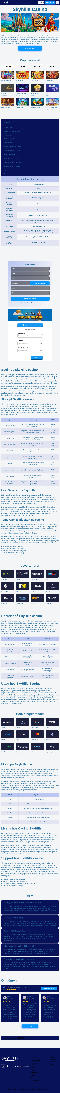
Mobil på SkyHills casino (11, 158)
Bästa (7, 66)
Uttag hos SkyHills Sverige (12, 150)
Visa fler (30, 1026)
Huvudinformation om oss (12, 131)
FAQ (5, 170)
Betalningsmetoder (10, 154)
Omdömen (7, 174)
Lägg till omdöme (49, 988)
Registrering (7, 135)
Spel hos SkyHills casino (11, 139)
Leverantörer (8, 143)
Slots (50, 66)
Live (21, 66)
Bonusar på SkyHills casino (12, 146)
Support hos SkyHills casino (12, 166)
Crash (36, 66)
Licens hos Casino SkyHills (12, 162)
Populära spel (8, 127)
